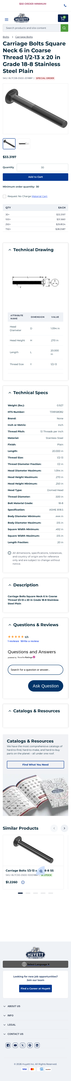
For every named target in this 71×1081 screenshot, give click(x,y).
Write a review (30, 641)
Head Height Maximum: (23, 477)
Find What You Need (35, 764)
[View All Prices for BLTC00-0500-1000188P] (23, 882)
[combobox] (35, 28)
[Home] (22, 18)
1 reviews (13, 641)
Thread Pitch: (16, 431)
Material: (13, 438)
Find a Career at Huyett (35, 988)
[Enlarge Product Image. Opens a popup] (40, 870)
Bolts (6, 36)
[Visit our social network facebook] (8, 1045)
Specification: (16, 509)
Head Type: (15, 490)
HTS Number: (16, 411)
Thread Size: (15, 457)
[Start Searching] (64, 28)
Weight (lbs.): (16, 405)
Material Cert (39, 196)
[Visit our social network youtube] (15, 1045)
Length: (13, 451)
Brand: (12, 418)
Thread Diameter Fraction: (24, 464)
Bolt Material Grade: (20, 503)
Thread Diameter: (19, 496)
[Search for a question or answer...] (35, 670)
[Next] (64, 828)
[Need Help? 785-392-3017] (65, 5)
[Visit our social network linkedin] (37, 1045)
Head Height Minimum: (22, 483)
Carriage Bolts (24, 36)
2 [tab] (28, 893)
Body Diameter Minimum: (24, 516)
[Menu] (6, 19)
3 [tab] (35, 893)
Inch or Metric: (17, 424)
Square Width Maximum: (24, 535)
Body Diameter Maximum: (24, 522)
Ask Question (46, 685)
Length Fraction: (18, 542)
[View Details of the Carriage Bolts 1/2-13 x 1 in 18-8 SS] (33, 850)
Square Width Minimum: (23, 529)
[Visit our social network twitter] (22, 1045)
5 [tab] (50, 893)
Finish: (12, 444)
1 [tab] (20, 893)
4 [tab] (43, 893)
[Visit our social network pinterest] (29, 1045)
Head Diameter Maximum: (24, 470)
